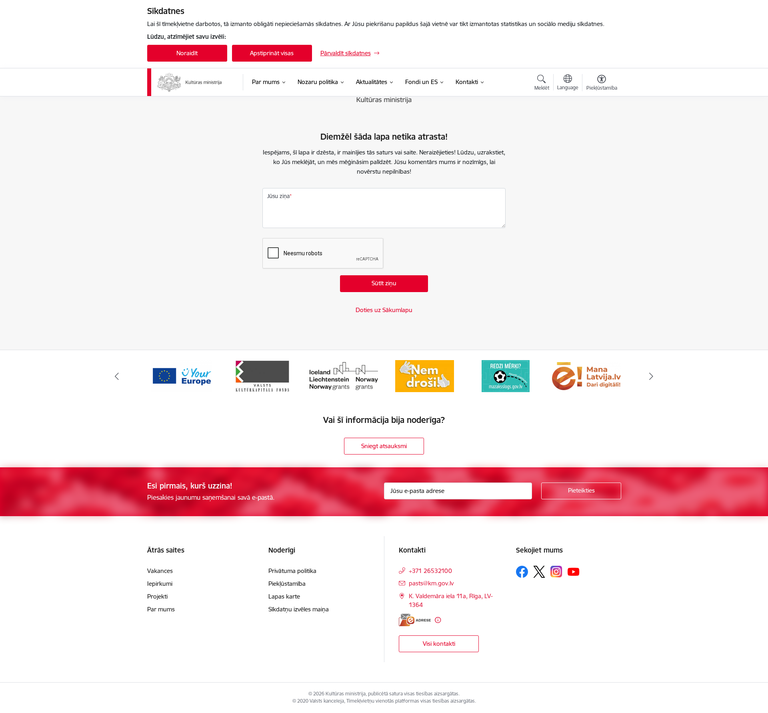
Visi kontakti (439, 643)
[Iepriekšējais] (116, 376)
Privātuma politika (292, 571)
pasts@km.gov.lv (431, 583)
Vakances (160, 571)
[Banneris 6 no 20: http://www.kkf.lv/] (181, 375)
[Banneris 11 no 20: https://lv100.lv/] (586, 375)
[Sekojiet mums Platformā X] (539, 572)
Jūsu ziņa (278, 196)
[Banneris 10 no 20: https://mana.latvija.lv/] (505, 375)
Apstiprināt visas (272, 53)
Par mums (161, 609)
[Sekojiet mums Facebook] (522, 572)
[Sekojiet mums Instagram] (556, 571)
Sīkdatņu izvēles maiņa (298, 609)
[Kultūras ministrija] (189, 82)
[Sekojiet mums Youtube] (574, 571)
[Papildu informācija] (438, 620)
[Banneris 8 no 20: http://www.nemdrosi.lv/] (343, 375)
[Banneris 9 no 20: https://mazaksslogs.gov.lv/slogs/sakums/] (424, 375)
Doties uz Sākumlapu (384, 310)
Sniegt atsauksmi (384, 446)
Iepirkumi (159, 583)
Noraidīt (187, 53)
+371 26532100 (430, 571)
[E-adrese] (415, 620)
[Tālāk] (651, 376)
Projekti (157, 596)
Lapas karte (284, 596)
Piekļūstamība (287, 583)
